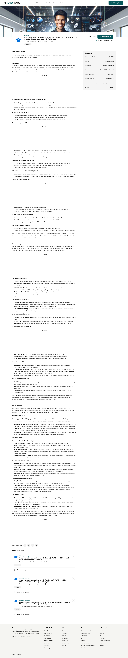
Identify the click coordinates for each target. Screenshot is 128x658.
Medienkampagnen (48, 648)
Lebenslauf (65, 638)
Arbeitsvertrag (65, 643)
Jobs (32, 3)
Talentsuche (39, 3)
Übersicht (46, 630)
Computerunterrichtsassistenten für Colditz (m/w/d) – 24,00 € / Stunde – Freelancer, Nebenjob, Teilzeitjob (45, 558)
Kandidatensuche (48, 633)
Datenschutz (103, 638)
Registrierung (103, 630)
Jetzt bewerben (106, 36)
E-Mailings (46, 645)
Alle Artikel (83, 648)
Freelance (28, 44)
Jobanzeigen (47, 635)
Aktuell (48, 3)
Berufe (55, 3)
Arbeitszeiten (65, 648)
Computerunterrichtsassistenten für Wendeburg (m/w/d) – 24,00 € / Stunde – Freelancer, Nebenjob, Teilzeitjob (43, 581)
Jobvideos (46, 643)
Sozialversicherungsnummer (88, 645)
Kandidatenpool (48, 638)
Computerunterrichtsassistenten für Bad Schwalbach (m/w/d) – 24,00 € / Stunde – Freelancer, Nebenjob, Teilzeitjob (45, 603)
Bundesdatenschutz (105, 640)
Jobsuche (64, 633)
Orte (101, 635)
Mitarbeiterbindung (85, 643)
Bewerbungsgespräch (86, 630)
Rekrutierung (84, 635)
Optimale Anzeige (85, 633)
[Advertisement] (44, 86)
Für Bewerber (63, 3)
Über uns (102, 633)
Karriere (83, 640)
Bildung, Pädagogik (24, 556)
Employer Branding (48, 640)
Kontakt (102, 648)
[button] (95, 3)
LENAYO (26, 35)
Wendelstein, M (109, 61)
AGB (101, 643)
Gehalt (64, 645)
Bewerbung (65, 640)
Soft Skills (83, 638)
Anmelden (103, 3)
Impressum (102, 645)
